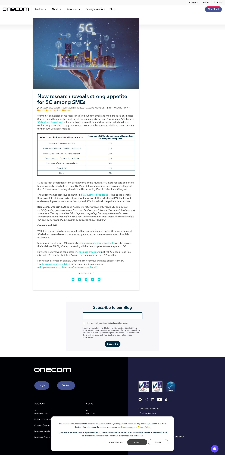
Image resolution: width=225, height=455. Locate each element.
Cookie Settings (116, 442)
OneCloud (213, 9)
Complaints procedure (149, 408)
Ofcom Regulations (147, 413)
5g (59, 110)
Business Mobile (42, 431)
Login (42, 385)
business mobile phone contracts (96, 243)
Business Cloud (41, 413)
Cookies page (127, 427)
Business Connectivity (45, 437)
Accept (137, 442)
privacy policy (89, 337)
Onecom (51, 110)
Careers (193, 2)
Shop (112, 9)
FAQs (206, 2)
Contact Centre (41, 425)
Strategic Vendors (95, 9)
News (42, 110)
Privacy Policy (144, 427)
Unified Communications (46, 419)
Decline (158, 442)
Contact (218, 2)
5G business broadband (50, 122)
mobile (67, 110)
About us (90, 413)
